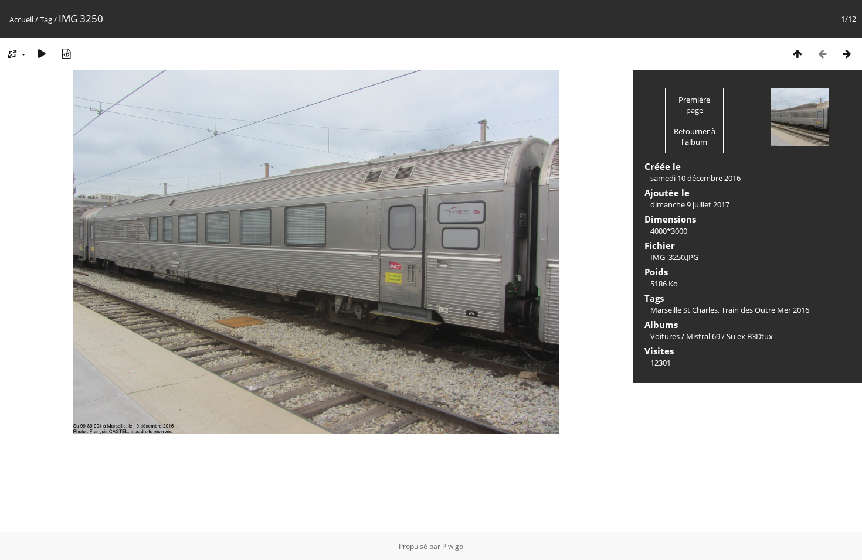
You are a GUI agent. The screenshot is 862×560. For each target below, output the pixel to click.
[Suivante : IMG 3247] (846, 53)
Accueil (21, 19)
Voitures (665, 336)
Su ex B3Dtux (750, 336)
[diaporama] (41, 53)
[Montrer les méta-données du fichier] (66, 53)
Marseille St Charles (684, 310)
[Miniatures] (797, 53)
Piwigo (452, 546)
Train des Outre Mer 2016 (765, 310)
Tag (46, 19)
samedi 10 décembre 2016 (695, 178)
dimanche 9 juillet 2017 (689, 204)
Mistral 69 (703, 336)
